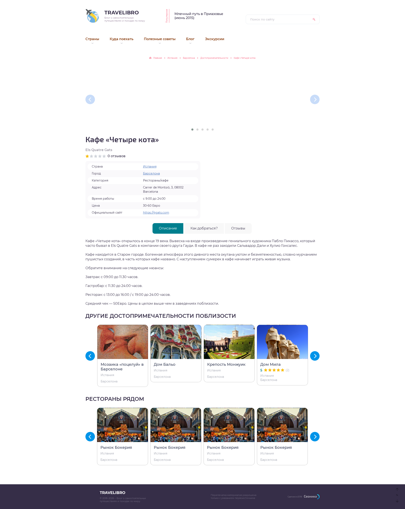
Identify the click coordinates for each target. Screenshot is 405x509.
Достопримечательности (214, 58)
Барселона (189, 58)
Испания (172, 58)
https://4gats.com (156, 212)
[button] (192, 129)
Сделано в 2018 (295, 496)
